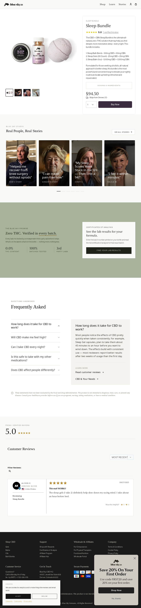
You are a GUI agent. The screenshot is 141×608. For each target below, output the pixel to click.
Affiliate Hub (44, 556)
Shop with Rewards (47, 547)
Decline (45, 596)
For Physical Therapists (82, 550)
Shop (102, 4)
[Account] (130, 4)
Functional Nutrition (81, 553)
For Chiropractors (80, 547)
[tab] (35, 325)
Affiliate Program (46, 553)
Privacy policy (28, 601)
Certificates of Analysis (48, 550)
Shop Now (116, 590)
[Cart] (136, 4)
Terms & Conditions (115, 547)
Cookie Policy (113, 550)
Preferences (9, 601)
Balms (8, 550)
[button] (122, 504)
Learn (112, 4)
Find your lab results (109, 250)
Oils (7, 553)
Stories (122, 4)
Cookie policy (18, 601)
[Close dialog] (134, 558)
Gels (7, 547)
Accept (18, 596)
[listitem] (9, 93)
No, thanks (116, 598)
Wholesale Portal (80, 556)
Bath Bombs (10, 556)
